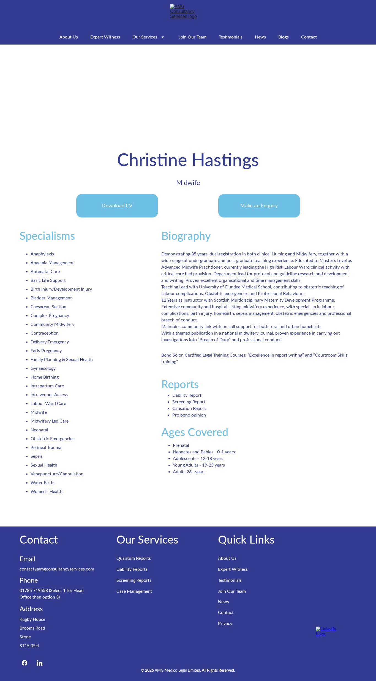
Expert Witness (105, 37)
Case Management (134, 591)
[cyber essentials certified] (330, 600)
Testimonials (231, 37)
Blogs (283, 37)
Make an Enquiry (259, 205)
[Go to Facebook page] (27, 663)
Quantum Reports (133, 558)
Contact (309, 37)
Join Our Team (192, 37)
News (260, 37)
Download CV (117, 205)
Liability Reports (132, 569)
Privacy (225, 623)
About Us (68, 37)
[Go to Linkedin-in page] (39, 663)
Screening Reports (133, 580)
